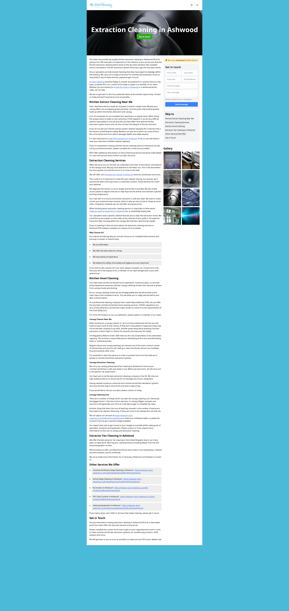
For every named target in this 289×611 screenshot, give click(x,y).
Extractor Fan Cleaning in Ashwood (180, 130)
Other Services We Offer (175, 134)
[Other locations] (191, 5)
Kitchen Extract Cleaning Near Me (179, 118)
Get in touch (144, 36)
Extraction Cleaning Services (177, 122)
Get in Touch (170, 137)
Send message (181, 104)
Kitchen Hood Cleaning (175, 126)
